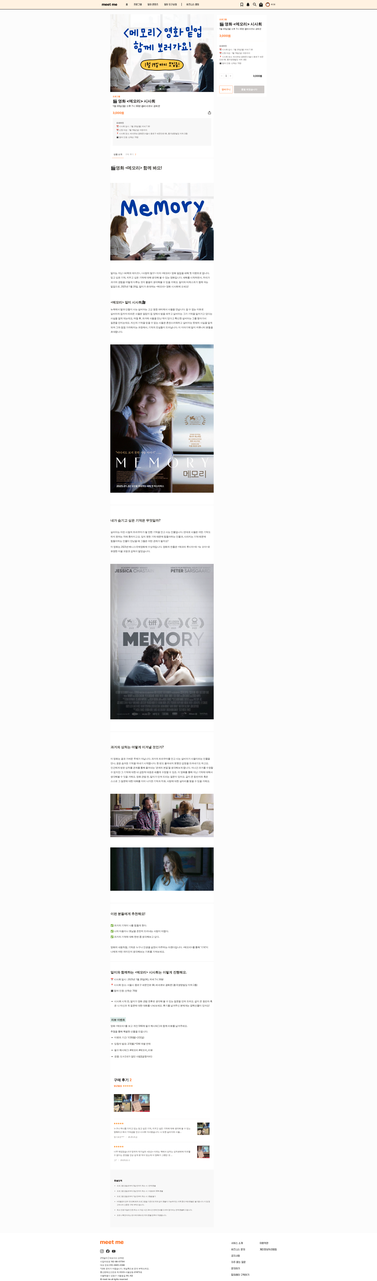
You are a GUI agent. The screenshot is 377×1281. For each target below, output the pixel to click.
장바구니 (226, 89)
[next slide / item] (212, 53)
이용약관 (264, 1243)
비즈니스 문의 (192, 4)
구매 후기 (130, 154)
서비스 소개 (237, 1243)
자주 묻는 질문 (238, 1262)
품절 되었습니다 (249, 89)
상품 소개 (118, 154)
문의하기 (235, 1268)
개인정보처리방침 (268, 1249)
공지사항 (235, 1256)
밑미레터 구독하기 (240, 1275)
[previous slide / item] (112, 53)
